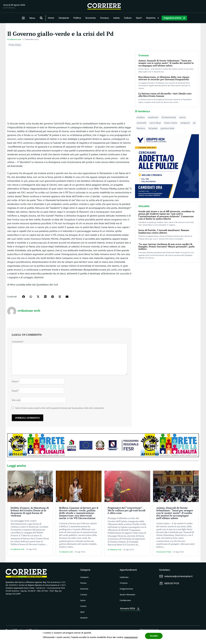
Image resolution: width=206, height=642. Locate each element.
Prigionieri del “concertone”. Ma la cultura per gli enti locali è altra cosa (126, 510)
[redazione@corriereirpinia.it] (161, 576)
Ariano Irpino (170, 123)
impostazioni (131, 637)
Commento (18, 341)
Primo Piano (15, 45)
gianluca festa (167, 128)
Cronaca (104, 18)
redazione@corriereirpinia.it (178, 576)
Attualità (83, 617)
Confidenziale (125, 600)
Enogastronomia (126, 589)
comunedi (141, 123)
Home (51, 18)
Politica (77, 18)
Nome (15, 381)
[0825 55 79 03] (161, 583)
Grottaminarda (169, 117)
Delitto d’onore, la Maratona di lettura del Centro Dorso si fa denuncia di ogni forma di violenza (30, 511)
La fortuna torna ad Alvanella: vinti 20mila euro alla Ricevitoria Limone (165, 94)
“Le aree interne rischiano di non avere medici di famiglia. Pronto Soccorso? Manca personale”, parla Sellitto (166, 247)
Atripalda (152, 128)
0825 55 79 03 (171, 583)
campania (185, 123)
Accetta (154, 635)
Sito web (16, 399)
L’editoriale (124, 577)
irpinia (182, 117)
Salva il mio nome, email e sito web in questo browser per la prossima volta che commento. (59, 407)
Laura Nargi (155, 123)
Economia (90, 18)
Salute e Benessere (127, 594)
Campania (64, 18)
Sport (139, 18)
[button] (41, 18)
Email (15, 390)
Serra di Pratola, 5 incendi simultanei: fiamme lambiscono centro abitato (163, 231)
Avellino (141, 117)
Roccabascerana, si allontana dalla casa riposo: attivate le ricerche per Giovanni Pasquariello (164, 78)
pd (194, 123)
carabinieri (153, 117)
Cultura (127, 18)
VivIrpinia (123, 583)
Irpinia (116, 18)
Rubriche (150, 18)
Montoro (141, 128)
